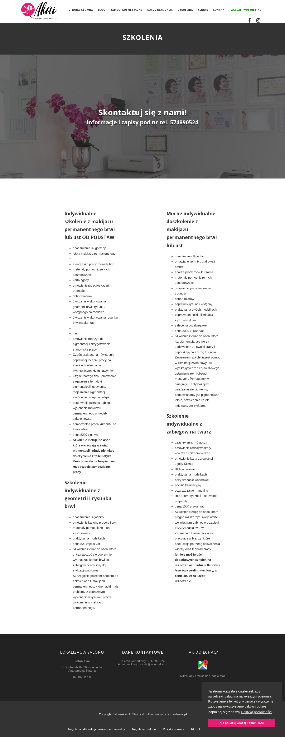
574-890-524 (156, 661)
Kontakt (219, 9)
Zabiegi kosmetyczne (126, 9)
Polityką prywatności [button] (256, 712)
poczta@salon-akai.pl (153, 664)
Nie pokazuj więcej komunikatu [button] (241, 722)
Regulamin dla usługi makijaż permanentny (96, 729)
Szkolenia (185, 9)
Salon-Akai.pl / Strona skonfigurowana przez (149, 714)
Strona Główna (81, 9)
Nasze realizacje (160, 9)
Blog (101, 9)
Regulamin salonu (144, 729)
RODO (195, 729)
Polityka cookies (173, 729)
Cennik (203, 9)
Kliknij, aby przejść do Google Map (203, 675)
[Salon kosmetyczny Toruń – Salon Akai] (39, 21)
